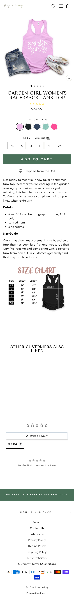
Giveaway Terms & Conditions (37, 564)
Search (37, 522)
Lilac (19, 126)
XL (49, 146)
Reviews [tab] (12, 443)
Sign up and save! (36, 512)
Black (28, 126)
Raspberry (54, 126)
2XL (60, 146)
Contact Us (37, 528)
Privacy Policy (37, 540)
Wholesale (37, 534)
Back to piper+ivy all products (39, 494)
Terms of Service (37, 558)
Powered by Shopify (37, 593)
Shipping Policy (37, 552)
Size (34, 137)
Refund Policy (37, 546)
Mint (45, 126)
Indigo (37, 126)
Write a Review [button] (39, 435)
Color (37, 119)
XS (12, 146)
